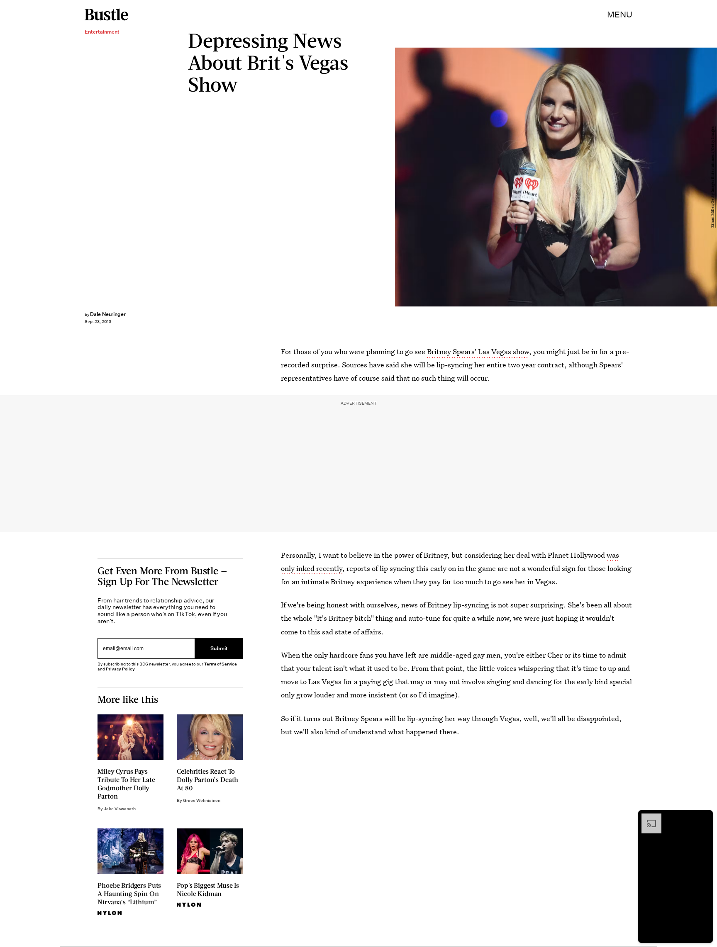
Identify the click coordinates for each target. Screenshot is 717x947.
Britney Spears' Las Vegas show (478, 351)
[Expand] (647, 818)
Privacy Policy (120, 669)
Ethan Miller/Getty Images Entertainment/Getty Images (713, 177)
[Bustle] (106, 14)
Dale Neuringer (108, 314)
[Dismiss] (703, 818)
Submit (219, 648)
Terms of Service (220, 664)
